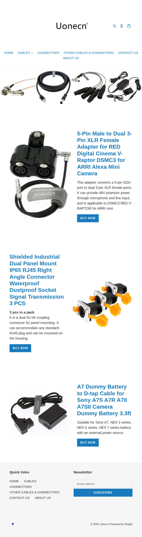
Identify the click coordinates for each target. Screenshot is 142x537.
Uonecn (104, 524)
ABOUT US (43, 498)
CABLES (30, 481)
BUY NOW (87, 218)
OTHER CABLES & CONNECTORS (35, 492)
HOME (14, 481)
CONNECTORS (21, 486)
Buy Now (20, 348)
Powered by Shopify (121, 524)
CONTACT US (20, 498)
